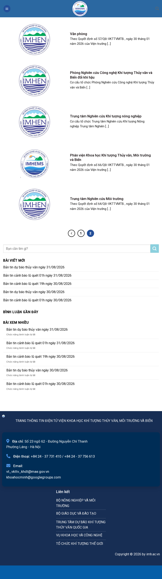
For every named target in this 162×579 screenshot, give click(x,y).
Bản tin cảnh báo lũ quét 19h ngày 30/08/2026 (37, 284)
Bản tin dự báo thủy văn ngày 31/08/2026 (34, 267)
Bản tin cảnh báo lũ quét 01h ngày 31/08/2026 (37, 275)
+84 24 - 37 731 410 (46, 456)
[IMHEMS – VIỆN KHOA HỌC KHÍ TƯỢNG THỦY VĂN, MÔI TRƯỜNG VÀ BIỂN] (79, 8)
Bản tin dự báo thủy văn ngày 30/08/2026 (34, 292)
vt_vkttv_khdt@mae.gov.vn (27, 471)
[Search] (157, 8)
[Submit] (154, 248)
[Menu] (7, 8)
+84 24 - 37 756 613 (79, 456)
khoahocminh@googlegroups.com (33, 477)
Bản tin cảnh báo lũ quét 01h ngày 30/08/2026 (37, 300)
